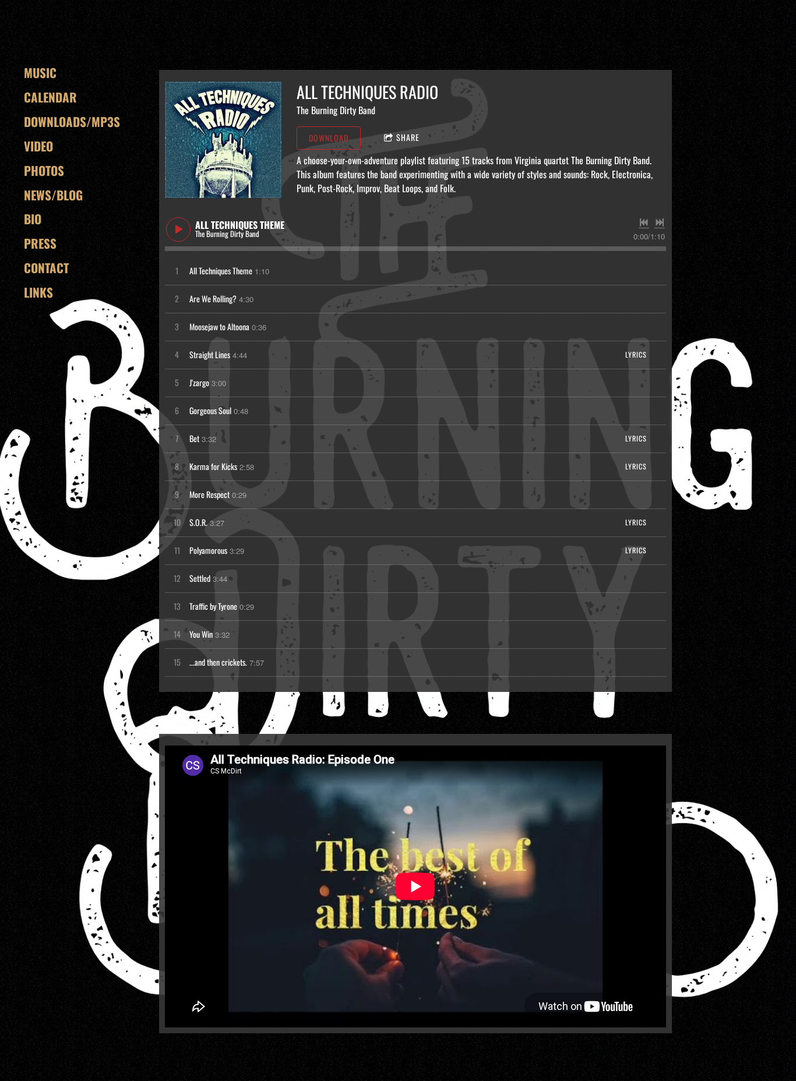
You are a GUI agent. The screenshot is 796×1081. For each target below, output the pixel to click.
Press (40, 243)
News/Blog (53, 195)
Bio (32, 219)
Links (38, 292)
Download (328, 138)
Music (40, 72)
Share (408, 137)
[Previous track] (644, 222)
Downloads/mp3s (72, 121)
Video (38, 146)
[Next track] (659, 222)
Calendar (50, 97)
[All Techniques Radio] (223, 140)
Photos (44, 170)
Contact (46, 268)
